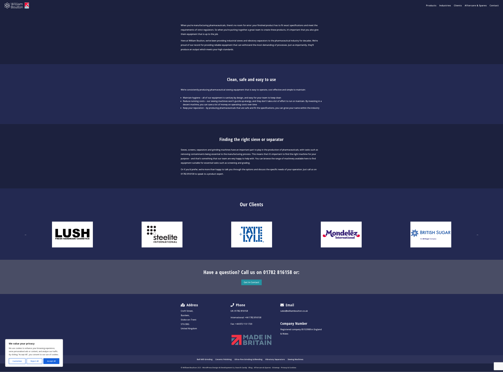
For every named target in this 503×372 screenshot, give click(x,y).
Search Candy (241, 367)
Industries (445, 6)
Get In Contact (251, 282)
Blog (250, 367)
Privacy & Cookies (288, 367)
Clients (458, 6)
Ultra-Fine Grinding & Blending (248, 359)
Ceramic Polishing (223, 359)
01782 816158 (241, 310)
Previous (25, 234)
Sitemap (276, 367)
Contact (494, 6)
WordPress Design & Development (217, 367)
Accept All (51, 361)
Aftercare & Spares (476, 6)
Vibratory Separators (275, 359)
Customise (17, 361)
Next (477, 234)
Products (431, 6)
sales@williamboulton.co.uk (294, 310)
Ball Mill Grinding (204, 359)
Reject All (35, 361)
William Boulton (190, 367)
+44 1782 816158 (253, 317)
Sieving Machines (295, 359)
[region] (34, 353)
